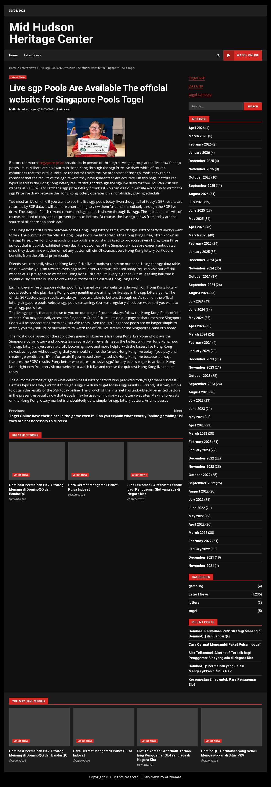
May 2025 (196, 219)
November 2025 (201, 169)
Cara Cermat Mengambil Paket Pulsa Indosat (96, 461)
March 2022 (198, 533)
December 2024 (201, 260)
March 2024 (198, 334)
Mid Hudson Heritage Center (51, 33)
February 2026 (200, 144)
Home (13, 55)
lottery (194, 603)
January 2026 (199, 153)
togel (193, 611)
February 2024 (200, 343)
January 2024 (199, 351)
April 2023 (197, 425)
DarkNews (151, 777)
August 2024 (199, 293)
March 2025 (198, 235)
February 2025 (200, 244)
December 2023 (201, 359)
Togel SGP (197, 78)
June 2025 (197, 210)
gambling (196, 586)
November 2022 (201, 467)
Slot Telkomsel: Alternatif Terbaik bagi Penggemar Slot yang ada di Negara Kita (155, 461)
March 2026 (198, 136)
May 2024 (196, 318)
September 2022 (202, 483)
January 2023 (199, 450)
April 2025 (197, 227)
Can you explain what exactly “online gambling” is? (139, 413)
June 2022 (197, 508)
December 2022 (201, 458)
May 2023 (196, 417)
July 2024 (196, 301)
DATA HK (196, 86)
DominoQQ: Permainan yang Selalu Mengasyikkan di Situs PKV (231, 727)
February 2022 (200, 541)
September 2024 (202, 285)
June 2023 (197, 409)
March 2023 (198, 434)
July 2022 (196, 500)
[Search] (218, 55)
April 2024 (197, 326)
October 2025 (199, 177)
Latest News (32, 55)
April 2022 (197, 524)
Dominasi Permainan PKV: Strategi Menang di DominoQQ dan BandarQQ (37, 461)
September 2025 (202, 186)
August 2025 (199, 194)
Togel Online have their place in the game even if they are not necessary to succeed (51, 415)
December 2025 (201, 161)
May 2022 (196, 516)
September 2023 (202, 384)
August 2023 (199, 392)
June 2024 (197, 310)
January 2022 (199, 549)
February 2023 (200, 442)
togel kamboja (200, 94)
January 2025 (199, 252)
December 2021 (201, 557)
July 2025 (196, 202)
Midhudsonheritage (22, 109)
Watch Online (248, 55)
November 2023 (201, 367)
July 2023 (196, 400)
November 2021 (201, 566)
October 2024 (199, 277)
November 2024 (201, 268)
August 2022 (199, 491)
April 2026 (197, 128)
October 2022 (199, 475)
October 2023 (199, 376)
